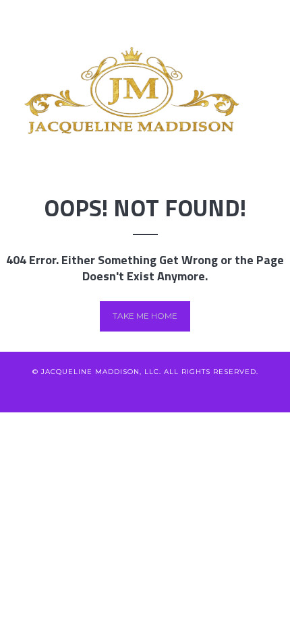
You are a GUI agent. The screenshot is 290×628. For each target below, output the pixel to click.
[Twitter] (79, 392)
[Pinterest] (168, 392)
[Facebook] (101, 392)
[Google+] (145, 392)
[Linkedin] (123, 392)
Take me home (145, 316)
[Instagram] (190, 392)
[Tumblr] (212, 392)
